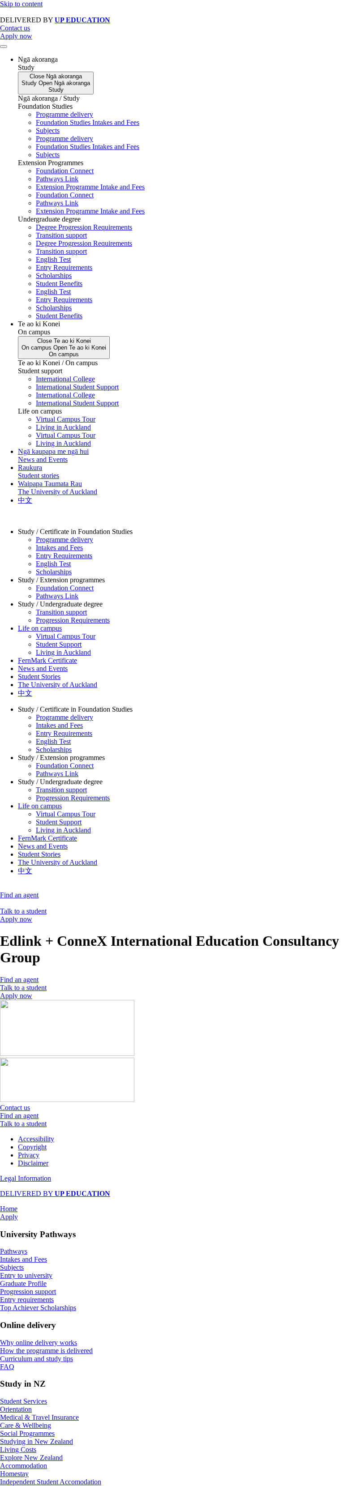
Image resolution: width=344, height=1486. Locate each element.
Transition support (61, 235)
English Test (53, 259)
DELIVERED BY (55, 1193)
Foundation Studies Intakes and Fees (87, 122)
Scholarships (54, 275)
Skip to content (21, 4)
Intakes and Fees (59, 547)
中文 (25, 693)
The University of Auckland (57, 684)
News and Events (43, 668)
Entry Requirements (64, 267)
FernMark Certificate (47, 660)
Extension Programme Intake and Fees (90, 187)
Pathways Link (57, 179)
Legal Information (25, 1178)
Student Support (59, 644)
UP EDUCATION (82, 20)
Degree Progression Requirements (84, 227)
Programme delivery (64, 114)
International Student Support (77, 387)
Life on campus (40, 628)
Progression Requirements (73, 620)
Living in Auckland (63, 427)
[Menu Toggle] (3, 46)
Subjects (48, 130)
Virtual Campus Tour (65, 419)
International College (65, 379)
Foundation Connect (65, 171)
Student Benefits (59, 283)
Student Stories (39, 676)
